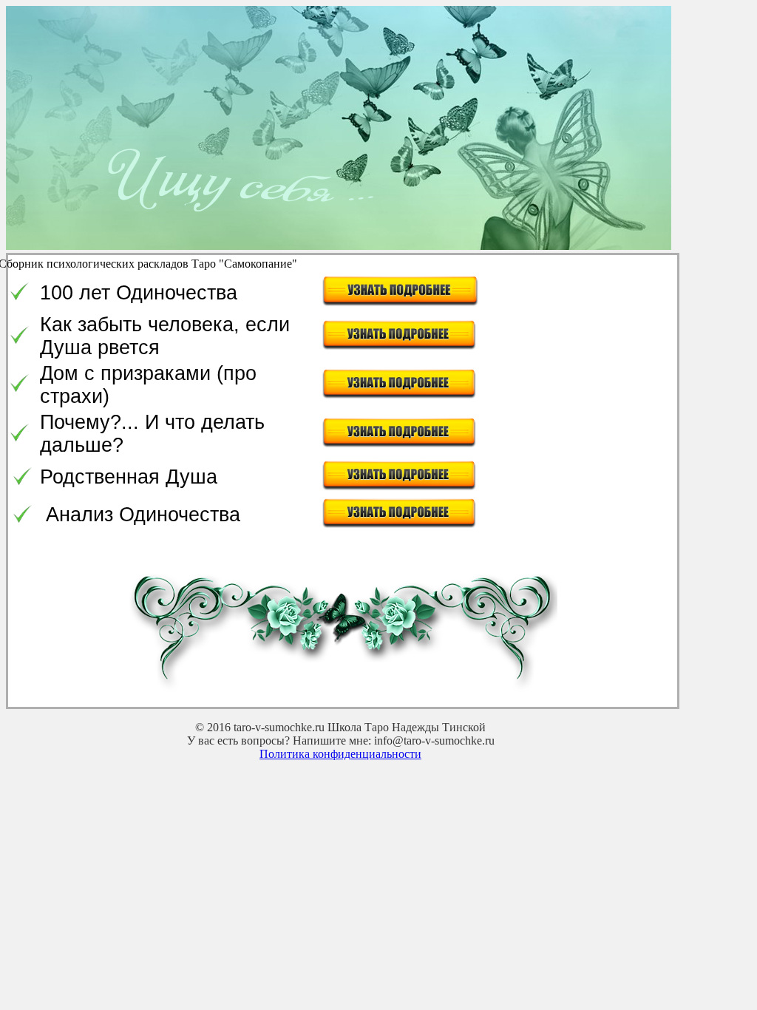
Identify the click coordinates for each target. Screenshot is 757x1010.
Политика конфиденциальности (340, 754)
